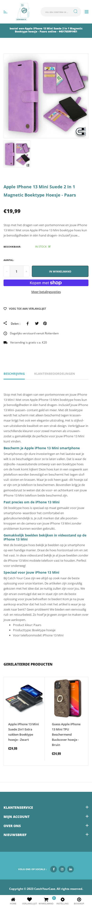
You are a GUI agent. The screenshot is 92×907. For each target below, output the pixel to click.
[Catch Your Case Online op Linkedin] (70, 869)
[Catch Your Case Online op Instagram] (62, 869)
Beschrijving (14, 373)
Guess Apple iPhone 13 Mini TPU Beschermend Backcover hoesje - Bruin (66, 734)
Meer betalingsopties (46, 292)
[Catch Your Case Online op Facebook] (53, 869)
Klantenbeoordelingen (54, 373)
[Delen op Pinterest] (45, 323)
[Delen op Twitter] (36, 323)
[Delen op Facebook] (28, 323)
